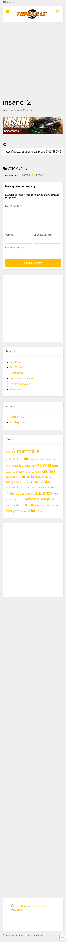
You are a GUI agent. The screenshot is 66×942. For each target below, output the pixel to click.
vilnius (33, 511)
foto (27, 471)
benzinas (25, 465)
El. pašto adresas (43, 234)
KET (20, 477)
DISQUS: (40, 175)
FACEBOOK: (27, 175)
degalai (55, 466)
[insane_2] (33, 125)
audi (8, 452)
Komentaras (13, 205)
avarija (9, 466)
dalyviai (44, 465)
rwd (15, 505)
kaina (38, 471)
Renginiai (32, 499)
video (24, 511)
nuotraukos (41, 481)
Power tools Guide (20, 383)
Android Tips (17, 417)
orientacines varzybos (40, 487)
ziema (43, 511)
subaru (56, 505)
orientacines (14, 487)
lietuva (47, 476)
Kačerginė (12, 476)
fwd (32, 472)
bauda (16, 465)
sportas (39, 505)
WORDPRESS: (11, 175)
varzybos (13, 511)
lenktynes (37, 476)
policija (37, 493)
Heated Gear (17, 373)
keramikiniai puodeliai (22, 378)
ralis (56, 493)
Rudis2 (9, 505)
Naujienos (25, 482)
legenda (26, 476)
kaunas (48, 471)
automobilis (18, 458)
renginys (47, 499)
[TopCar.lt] (30, 19)
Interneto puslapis (15, 247)
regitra (21, 499)
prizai (48, 493)
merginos (12, 482)
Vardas (9, 234)
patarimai (27, 493)
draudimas (10, 472)
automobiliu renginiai (43, 459)
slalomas (25, 504)
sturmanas (47, 505)
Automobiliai (26, 451)
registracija (12, 499)
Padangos (13, 493)
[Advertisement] (33, 60)
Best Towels (16, 367)
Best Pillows (16, 362)
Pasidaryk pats (18, 422)
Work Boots (16, 389)
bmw (34, 465)
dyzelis (20, 471)
